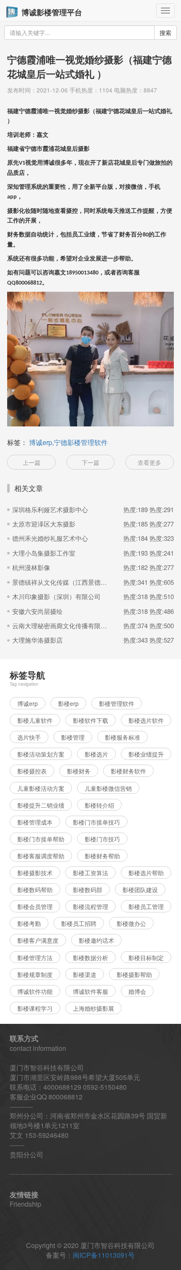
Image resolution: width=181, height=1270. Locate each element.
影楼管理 (73, 737)
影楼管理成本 (35, 822)
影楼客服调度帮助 (40, 856)
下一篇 (90, 462)
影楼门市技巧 (102, 839)
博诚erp (27, 703)
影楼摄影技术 (35, 872)
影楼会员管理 (35, 906)
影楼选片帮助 (146, 872)
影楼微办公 (131, 923)
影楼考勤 (29, 923)
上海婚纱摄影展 (93, 1008)
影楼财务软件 (128, 771)
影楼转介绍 (99, 805)
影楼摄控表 (32, 771)
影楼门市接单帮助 (40, 839)
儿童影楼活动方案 (40, 788)
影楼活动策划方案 (40, 754)
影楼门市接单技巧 (96, 822)
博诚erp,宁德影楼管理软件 (68, 442)
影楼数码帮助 (35, 889)
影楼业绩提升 (146, 754)
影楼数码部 (87, 889)
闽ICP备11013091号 (104, 1255)
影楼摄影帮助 (134, 974)
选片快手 (29, 737)
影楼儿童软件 (35, 720)
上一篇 (31, 462)
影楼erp (68, 703)
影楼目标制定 (146, 957)
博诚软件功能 (35, 991)
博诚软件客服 (90, 991)
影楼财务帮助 (102, 856)
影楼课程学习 (35, 1008)
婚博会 (137, 991)
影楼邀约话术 (96, 940)
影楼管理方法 (35, 957)
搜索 (165, 32)
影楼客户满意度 (38, 940)
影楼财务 (78, 771)
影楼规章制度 (35, 974)
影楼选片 (96, 754)
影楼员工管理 (146, 906)
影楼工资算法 (90, 872)
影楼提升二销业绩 (40, 805)
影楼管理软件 (116, 703)
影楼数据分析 (90, 957)
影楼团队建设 (140, 889)
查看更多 (149, 462)
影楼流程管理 (90, 906)
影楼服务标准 (122, 737)
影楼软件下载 (90, 720)
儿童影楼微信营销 (108, 788)
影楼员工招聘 (78, 923)
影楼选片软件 (146, 720)
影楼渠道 (84, 974)
